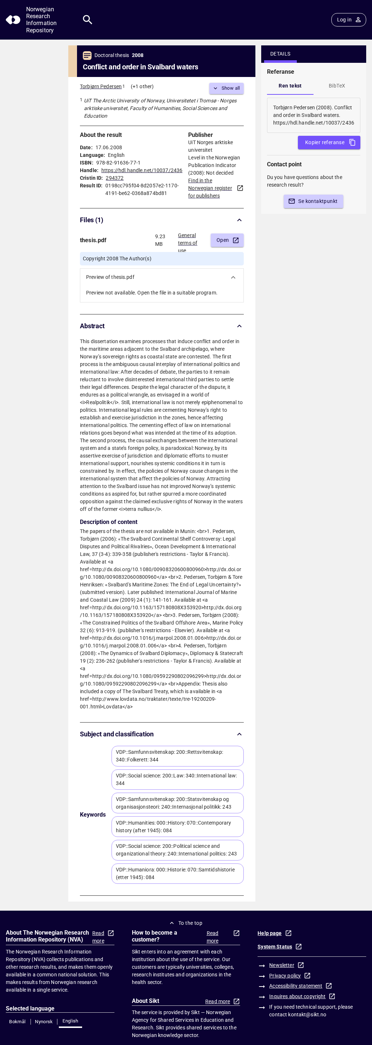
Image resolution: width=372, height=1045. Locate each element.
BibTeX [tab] (337, 86)
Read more (98, 937)
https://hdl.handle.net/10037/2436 (141, 170)
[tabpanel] (313, 115)
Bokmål (17, 1021)
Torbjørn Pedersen (101, 86)
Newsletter (281, 965)
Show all (231, 88)
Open (223, 240)
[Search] (87, 20)
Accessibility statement (295, 986)
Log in (344, 20)
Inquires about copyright (297, 996)
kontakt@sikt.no (307, 1014)
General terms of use (187, 240)
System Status (275, 947)
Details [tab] (280, 54)
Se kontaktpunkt (317, 201)
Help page (270, 933)
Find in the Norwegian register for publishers (210, 188)
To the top (190, 923)
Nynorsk (44, 1021)
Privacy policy (285, 976)
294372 (115, 178)
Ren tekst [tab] (290, 86)
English (70, 1021)
